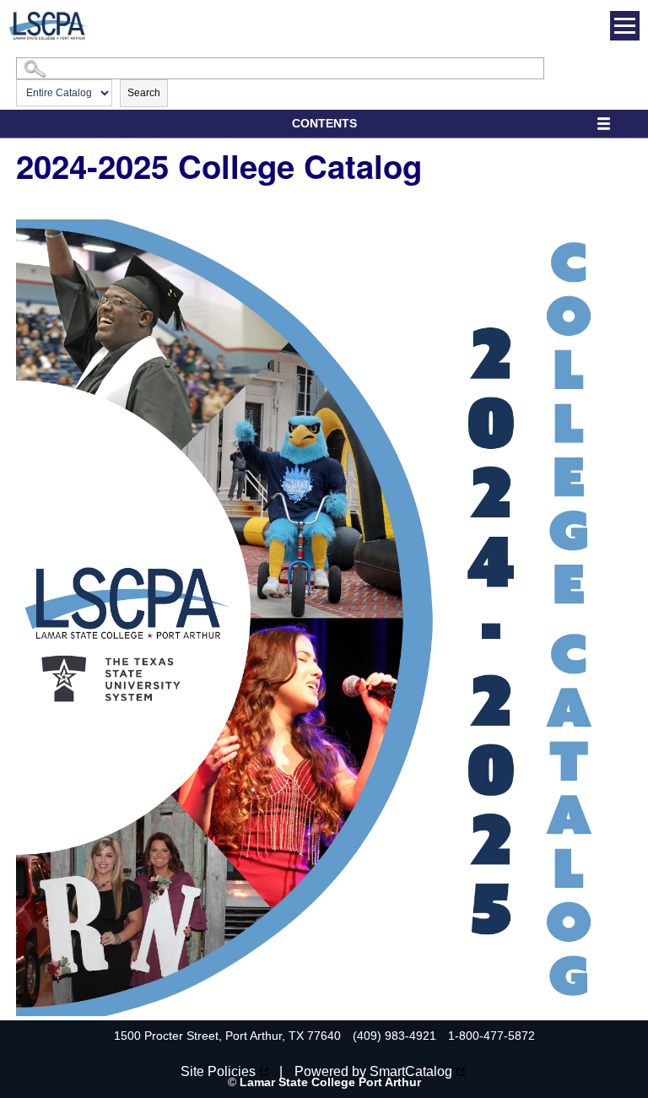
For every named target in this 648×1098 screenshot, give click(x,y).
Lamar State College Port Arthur (330, 1082)
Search (143, 93)
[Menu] (625, 26)
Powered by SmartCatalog (373, 1071)
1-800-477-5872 (491, 1035)
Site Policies (218, 1071)
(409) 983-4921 (394, 1035)
